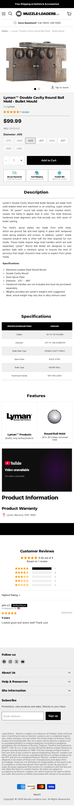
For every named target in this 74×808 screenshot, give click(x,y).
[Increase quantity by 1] (21, 160)
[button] (11, 112)
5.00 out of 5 (46, 557)
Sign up (53, 716)
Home (5, 31)
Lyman (11, 106)
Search (37, 794)
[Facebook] (4, 661)
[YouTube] (22, 661)
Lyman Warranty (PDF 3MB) (21, 515)
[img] (9, 613)
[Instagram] (10, 661)
